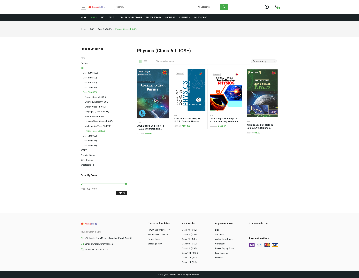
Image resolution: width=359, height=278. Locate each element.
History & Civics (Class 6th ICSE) (99, 121)
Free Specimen (222, 253)
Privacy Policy (154, 239)
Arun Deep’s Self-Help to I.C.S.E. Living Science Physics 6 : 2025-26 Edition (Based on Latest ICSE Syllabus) (261, 126)
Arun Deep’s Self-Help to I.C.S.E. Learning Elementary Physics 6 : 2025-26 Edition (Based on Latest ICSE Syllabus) (225, 120)
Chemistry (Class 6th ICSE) (96, 102)
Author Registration (224, 239)
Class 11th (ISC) (90, 78)
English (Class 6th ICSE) (95, 107)
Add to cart (166, 78)
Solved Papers (87, 160)
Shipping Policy (155, 243)
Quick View (166, 71)
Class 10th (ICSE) (90, 73)
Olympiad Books (88, 155)
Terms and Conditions (158, 234)
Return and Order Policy (159, 230)
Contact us (220, 243)
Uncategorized (87, 165)
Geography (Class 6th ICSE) (97, 111)
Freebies (84, 63)
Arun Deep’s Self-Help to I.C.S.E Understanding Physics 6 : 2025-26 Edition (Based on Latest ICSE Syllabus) (151, 127)
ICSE (139, 122)
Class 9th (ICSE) (90, 145)
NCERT (84, 150)
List (145, 61)
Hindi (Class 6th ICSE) (94, 116)
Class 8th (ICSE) (90, 140)
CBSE (83, 58)
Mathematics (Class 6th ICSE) (98, 126)
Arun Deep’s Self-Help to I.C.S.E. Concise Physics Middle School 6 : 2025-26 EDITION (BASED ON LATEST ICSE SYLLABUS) (189, 120)
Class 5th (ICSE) (90, 87)
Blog (217, 230)
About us (219, 234)
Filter (121, 193)
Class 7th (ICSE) (90, 136)
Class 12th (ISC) (90, 82)
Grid (140, 61)
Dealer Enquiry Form (224, 248)
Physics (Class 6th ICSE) (95, 131)
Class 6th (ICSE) (90, 92)
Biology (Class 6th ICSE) (95, 97)
